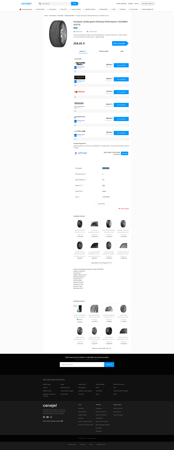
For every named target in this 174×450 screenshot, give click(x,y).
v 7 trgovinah (94, 319)
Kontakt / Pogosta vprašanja (85, 421)
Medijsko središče (82, 415)
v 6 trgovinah (94, 234)
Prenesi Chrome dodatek (102, 421)
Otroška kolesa (82, 384)
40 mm (104, 191)
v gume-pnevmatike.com (80, 256)
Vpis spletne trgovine (148, 3)
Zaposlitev (80, 418)
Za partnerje (99, 428)
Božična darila (72, 444)
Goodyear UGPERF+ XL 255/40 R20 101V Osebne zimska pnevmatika (123, 254)
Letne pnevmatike (100, 384)
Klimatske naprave (65, 387)
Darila (90, 444)
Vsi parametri (101, 203)
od (79, 237)
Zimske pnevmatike (69, 15)
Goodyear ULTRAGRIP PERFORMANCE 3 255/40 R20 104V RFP (94, 254)
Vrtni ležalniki (99, 391)
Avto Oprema (52, 15)
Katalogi (130, 3)
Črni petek (82, 444)
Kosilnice (45, 387)
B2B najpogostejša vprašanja (103, 425)
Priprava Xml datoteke (101, 415)
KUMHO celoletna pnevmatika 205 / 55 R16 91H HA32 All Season (79, 339)
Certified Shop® (99, 418)
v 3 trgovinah (123, 319)
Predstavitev (81, 408)
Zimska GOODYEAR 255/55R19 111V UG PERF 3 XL (80, 232)
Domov (46, 15)
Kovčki (115, 394)
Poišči (74, 3)
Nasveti (137, 3)
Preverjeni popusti (101, 444)
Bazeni (97, 394)
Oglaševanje (99, 408)
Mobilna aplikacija (121, 3)
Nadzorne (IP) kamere (118, 384)
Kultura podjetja (82, 411)
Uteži (114, 387)
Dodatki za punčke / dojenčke (120, 391)
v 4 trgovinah (80, 234)
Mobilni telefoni (64, 394)
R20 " (103, 185)
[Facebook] (44, 417)
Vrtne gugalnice (82, 387)
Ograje (62, 384)
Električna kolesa (47, 391)
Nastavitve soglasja (118, 415)
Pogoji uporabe (117, 411)
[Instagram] (51, 417)
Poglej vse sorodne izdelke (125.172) (101, 348)
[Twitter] (47, 417)
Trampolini (81, 394)
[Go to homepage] (26, 3)
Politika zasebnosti (118, 408)
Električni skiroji (47, 384)
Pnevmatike (60, 15)
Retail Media (99, 431)
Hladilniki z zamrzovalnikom (85, 391)
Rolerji (97, 387)
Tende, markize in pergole (67, 391)
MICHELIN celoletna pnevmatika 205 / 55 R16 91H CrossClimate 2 (123, 339)
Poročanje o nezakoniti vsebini (85, 425)
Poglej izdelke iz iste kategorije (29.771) (101, 263)
